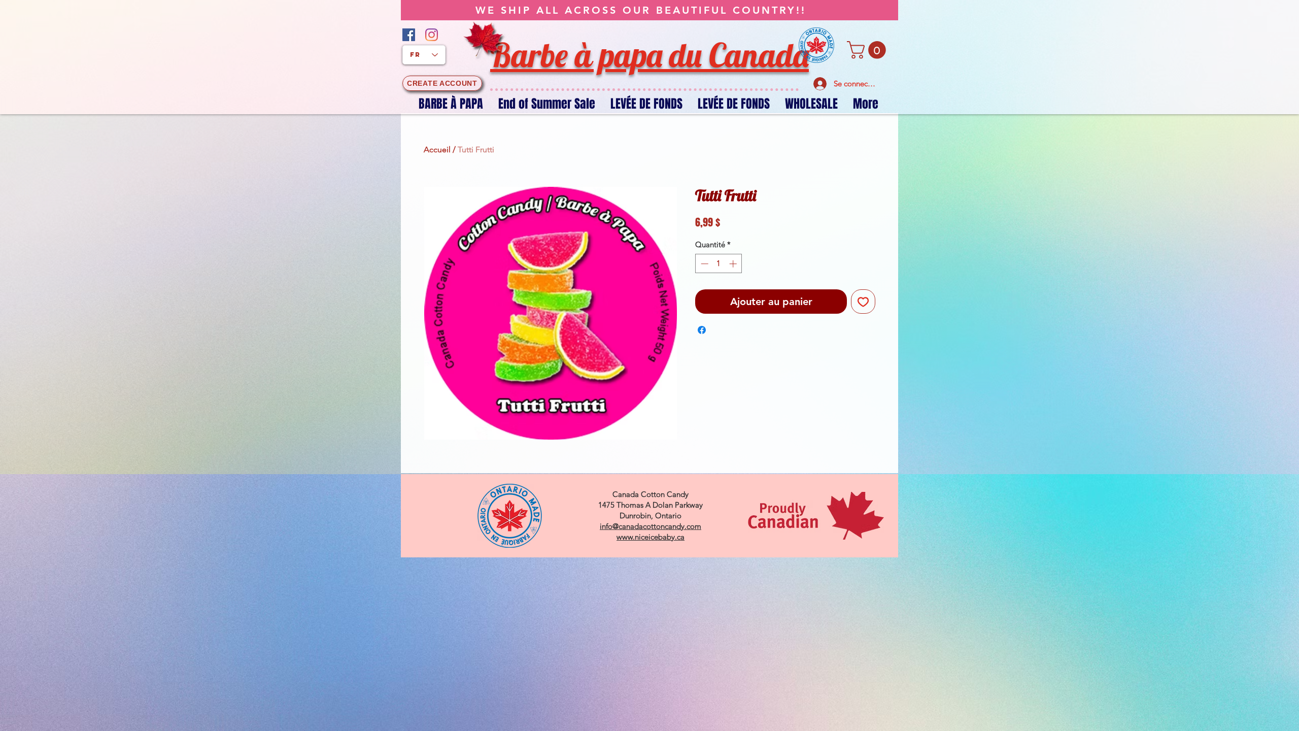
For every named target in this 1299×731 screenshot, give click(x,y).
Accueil (437, 149)
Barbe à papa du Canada (649, 54)
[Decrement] (703, 263)
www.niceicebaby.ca (651, 537)
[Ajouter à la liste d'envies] (863, 301)
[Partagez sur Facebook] (702, 330)
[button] (868, 50)
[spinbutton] (718, 263)
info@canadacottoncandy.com (650, 526)
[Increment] (734, 263)
